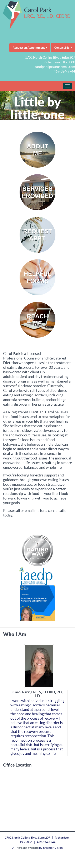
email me (32, 510)
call (17, 510)
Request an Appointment (29, 47)
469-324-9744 (64, 71)
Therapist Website (27, 847)
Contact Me (61, 47)
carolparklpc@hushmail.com (55, 67)
